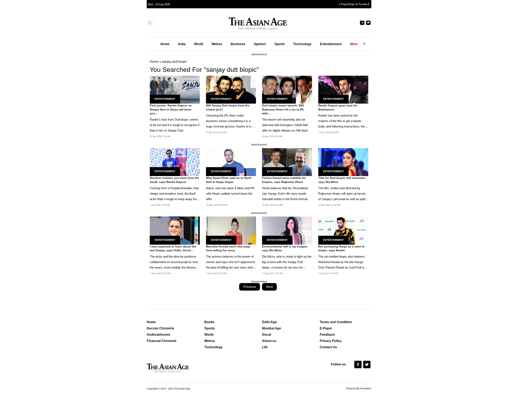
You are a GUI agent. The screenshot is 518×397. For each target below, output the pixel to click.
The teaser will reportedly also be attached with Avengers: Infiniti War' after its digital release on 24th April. (285, 125)
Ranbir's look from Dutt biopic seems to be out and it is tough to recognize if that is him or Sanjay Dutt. (174, 125)
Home (165, 44)
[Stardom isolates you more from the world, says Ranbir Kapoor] (175, 161)
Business (238, 44)
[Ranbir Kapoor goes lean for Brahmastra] (343, 89)
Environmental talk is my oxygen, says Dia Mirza (285, 248)
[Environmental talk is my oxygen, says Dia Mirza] (287, 230)
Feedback (327, 334)
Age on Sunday (359, 4)
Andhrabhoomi (158, 334)
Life (265, 347)
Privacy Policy (331, 341)
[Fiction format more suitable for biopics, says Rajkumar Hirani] (287, 161)
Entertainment (331, 44)
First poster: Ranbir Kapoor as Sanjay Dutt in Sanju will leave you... (171, 109)
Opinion (260, 44)
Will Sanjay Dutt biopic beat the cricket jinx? (227, 107)
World (198, 44)
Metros (217, 44)
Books (209, 322)
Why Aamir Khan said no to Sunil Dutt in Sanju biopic (228, 180)
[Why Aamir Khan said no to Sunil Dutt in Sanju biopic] (231, 161)
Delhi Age (269, 322)
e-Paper (343, 4)
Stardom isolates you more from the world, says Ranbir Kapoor (174, 180)
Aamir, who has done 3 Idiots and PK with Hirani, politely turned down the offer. (230, 193)
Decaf (266, 334)
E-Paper (326, 328)
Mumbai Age (271, 328)
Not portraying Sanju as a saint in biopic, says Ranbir (341, 248)
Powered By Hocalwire (358, 388)
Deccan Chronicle (160, 328)
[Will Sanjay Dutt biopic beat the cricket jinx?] (231, 89)
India (182, 44)
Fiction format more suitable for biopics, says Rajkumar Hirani (284, 180)
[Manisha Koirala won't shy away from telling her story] (231, 230)
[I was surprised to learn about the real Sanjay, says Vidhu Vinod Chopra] (175, 230)
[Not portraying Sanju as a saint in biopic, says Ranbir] (343, 230)
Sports (279, 44)
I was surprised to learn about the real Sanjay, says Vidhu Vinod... (173, 248)
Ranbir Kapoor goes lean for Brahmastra (337, 107)
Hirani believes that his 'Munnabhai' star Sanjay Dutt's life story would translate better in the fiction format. (285, 193)
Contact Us (328, 347)
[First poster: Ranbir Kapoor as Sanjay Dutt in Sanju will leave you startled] (175, 89)
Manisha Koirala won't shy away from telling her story (228, 248)
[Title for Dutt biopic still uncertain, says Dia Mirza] (343, 161)
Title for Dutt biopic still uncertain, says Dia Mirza (342, 180)
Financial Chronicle (161, 341)
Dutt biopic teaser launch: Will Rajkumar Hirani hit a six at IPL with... (283, 109)
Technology (302, 44)
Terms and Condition (336, 322)
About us (269, 341)
